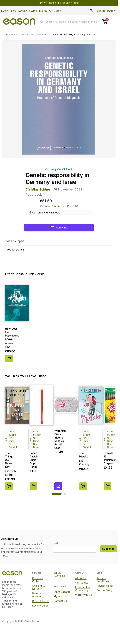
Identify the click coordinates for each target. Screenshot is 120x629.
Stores (33, 10)
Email (55, 543)
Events (43, 10)
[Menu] (112, 22)
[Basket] (104, 21)
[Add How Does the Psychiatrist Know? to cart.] (9, 358)
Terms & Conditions (103, 579)
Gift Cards (55, 10)
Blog (13, 10)
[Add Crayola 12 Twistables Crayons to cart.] (107, 486)
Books (5, 10)
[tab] (57, 494)
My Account (61, 596)
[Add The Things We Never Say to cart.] (9, 486)
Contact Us (60, 600)
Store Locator (62, 591)
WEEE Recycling (59, 574)
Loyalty (22, 10)
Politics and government (34, 34)
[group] (58, 321)
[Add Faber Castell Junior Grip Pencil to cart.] (33, 486)
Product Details (15, 249)
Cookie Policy (105, 590)
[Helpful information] (76, 206)
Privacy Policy (105, 585)
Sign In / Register (106, 10)
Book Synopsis (14, 241)
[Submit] (42, 21)
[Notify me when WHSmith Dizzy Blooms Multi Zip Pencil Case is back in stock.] (58, 486)
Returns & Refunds (38, 595)
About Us (81, 578)
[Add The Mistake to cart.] (83, 486)
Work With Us (83, 594)
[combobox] (69, 21)
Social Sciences (10, 34)
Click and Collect (37, 579)
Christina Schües (38, 189)
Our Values (81, 582)
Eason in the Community (82, 589)
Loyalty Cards (40, 605)
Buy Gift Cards (40, 601)
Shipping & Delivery (38, 587)
